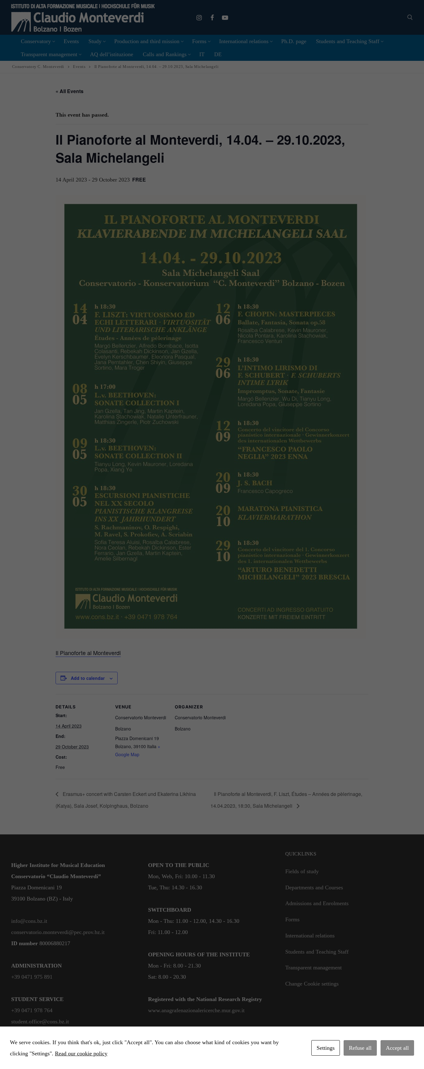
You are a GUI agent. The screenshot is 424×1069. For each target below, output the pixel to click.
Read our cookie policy (81, 1053)
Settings (326, 1048)
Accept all (397, 1048)
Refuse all (360, 1048)
